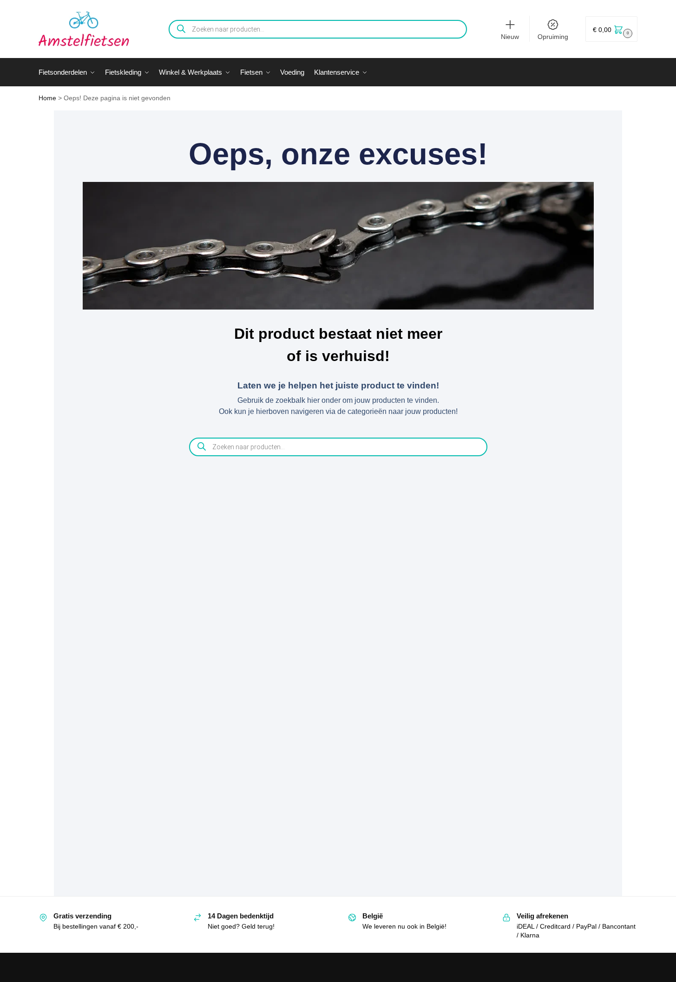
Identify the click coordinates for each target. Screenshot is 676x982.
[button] (611, 29)
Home (47, 98)
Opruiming (553, 36)
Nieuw (510, 36)
